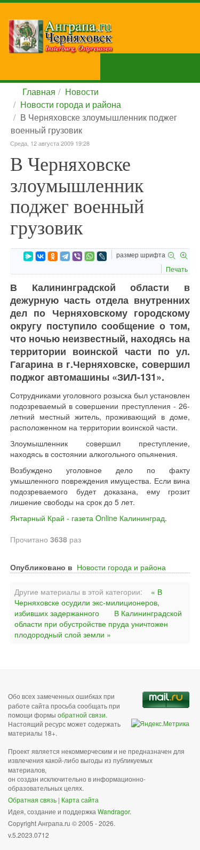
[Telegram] (65, 256)
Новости (82, 91)
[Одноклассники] (53, 256)
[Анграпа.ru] (104, 36)
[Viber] (77, 256)
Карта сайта (80, 799)
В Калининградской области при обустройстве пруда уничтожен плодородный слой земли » (98, 624)
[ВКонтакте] (40, 256)
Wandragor (114, 811)
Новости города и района (70, 104)
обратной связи (82, 714)
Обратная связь (32, 799)
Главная (38, 91)
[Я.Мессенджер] (28, 256)
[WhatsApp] (89, 256)
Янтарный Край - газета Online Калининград (87, 518)
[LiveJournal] (102, 256)
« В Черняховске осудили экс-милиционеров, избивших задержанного (88, 602)
